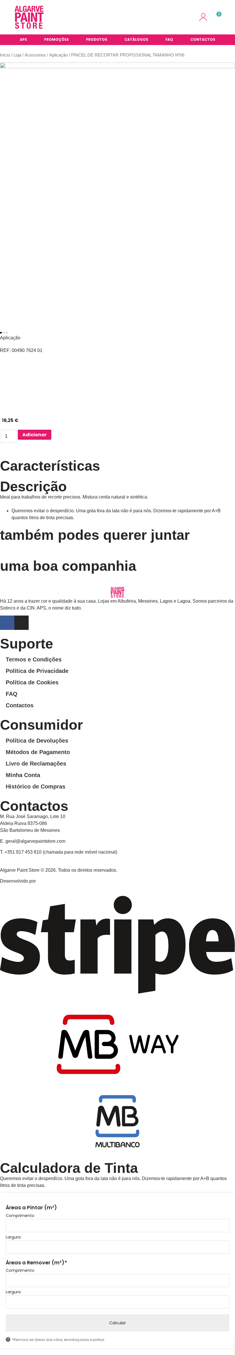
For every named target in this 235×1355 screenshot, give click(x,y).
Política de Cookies (32, 682)
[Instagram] (21, 623)
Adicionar (34, 434)
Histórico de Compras (35, 786)
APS (23, 39)
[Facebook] (7, 623)
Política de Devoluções (37, 740)
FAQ (169, 39)
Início (5, 55)
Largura (13, 1237)
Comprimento (20, 1216)
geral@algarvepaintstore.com (35, 841)
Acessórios (35, 55)
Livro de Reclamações (36, 763)
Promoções (56, 39)
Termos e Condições (34, 659)
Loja (17, 55)
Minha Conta (23, 775)
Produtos (96, 39)
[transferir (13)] (117, 192)
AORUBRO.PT (52, 881)
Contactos (202, 39)
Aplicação (58, 55)
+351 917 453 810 (23, 852)
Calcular (117, 1323)
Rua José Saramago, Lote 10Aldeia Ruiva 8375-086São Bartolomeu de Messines (32, 823)
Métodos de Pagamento (38, 752)
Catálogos (136, 39)
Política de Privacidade (37, 671)
